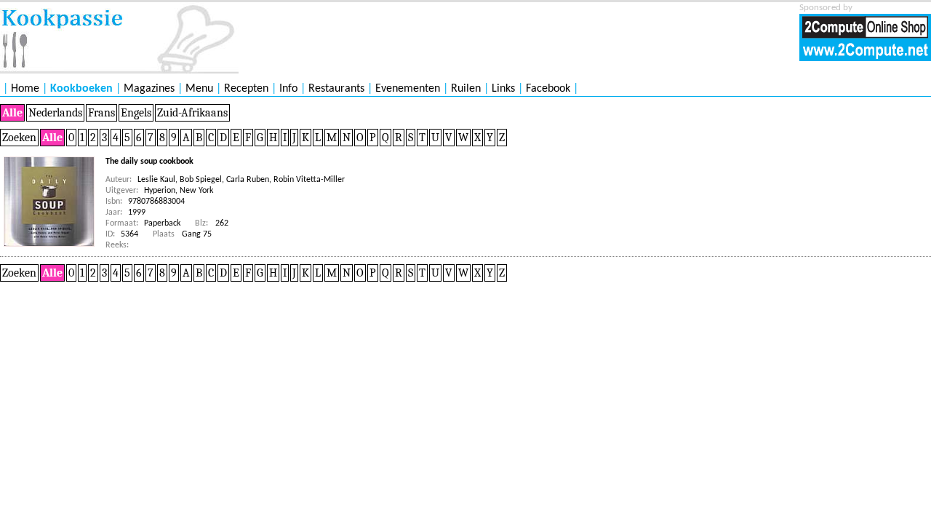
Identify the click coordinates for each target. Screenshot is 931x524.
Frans (101, 112)
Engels (136, 112)
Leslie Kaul (156, 179)
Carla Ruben (247, 179)
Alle (12, 112)
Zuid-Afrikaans (192, 112)
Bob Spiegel (201, 179)
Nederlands (55, 112)
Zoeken (19, 137)
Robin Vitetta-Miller (309, 179)
